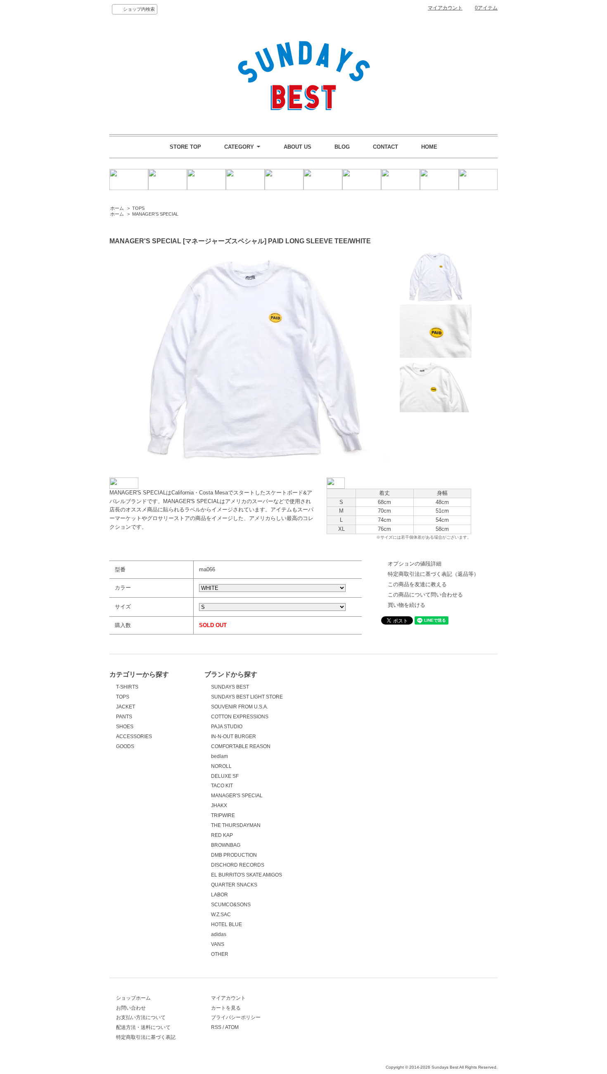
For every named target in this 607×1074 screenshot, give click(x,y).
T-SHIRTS (127, 687)
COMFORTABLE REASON (240, 746)
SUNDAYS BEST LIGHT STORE (247, 697)
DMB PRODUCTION (234, 855)
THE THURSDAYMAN (236, 825)
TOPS (138, 208)
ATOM (232, 1027)
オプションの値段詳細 (414, 564)
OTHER (219, 954)
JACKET (125, 707)
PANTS (124, 717)
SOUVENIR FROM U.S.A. (239, 707)
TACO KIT (222, 786)
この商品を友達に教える (417, 584)
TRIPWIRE (223, 815)
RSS (216, 1027)
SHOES (124, 726)
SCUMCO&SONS (231, 905)
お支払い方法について (141, 1017)
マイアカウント (445, 8)
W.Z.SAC (221, 914)
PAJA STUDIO (226, 726)
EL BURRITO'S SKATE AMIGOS (246, 875)
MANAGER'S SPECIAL (155, 213)
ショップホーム (133, 998)
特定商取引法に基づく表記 (145, 1037)
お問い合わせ (131, 1008)
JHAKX (219, 805)
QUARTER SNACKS (234, 885)
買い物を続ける (406, 605)
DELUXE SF (225, 776)
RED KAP (222, 835)
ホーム (117, 208)
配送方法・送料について (143, 1027)
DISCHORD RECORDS (237, 865)
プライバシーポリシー (236, 1017)
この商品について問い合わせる (425, 595)
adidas (218, 934)
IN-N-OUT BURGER (233, 736)
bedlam (219, 756)
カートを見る (226, 1008)
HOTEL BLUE (226, 924)
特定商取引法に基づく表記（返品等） (433, 574)
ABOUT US (297, 147)
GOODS (125, 746)
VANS (217, 944)
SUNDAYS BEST (230, 687)
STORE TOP (185, 147)
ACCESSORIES (134, 736)
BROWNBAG (225, 845)
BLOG (342, 147)
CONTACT (385, 147)
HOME (429, 147)
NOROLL (221, 766)
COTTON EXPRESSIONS (239, 717)
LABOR (219, 895)
